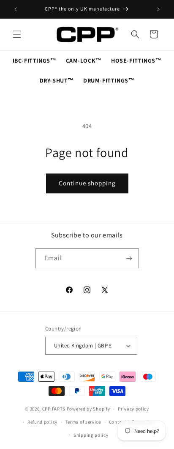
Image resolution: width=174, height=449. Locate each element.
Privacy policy (133, 409)
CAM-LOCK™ (84, 60)
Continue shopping (87, 183)
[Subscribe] (129, 258)
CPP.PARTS (53, 409)
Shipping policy (91, 435)
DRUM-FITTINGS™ (108, 80)
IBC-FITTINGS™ (35, 60)
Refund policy (42, 422)
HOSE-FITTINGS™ (136, 60)
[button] (17, 34)
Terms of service (83, 422)
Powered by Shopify (88, 409)
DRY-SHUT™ (57, 80)
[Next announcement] (158, 9)
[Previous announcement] (15, 9)
